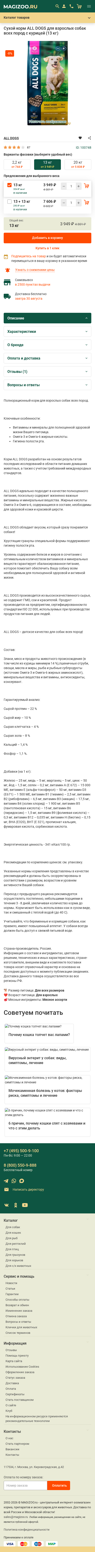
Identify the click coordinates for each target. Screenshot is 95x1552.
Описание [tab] (15, 318)
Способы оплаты (17, 1299)
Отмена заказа (16, 1316)
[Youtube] (25, 1205)
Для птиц (12, 1249)
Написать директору (28, 1189)
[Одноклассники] (15, 1205)
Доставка (12, 1383)
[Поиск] (57, 6)
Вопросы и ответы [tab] (23, 385)
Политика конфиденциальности (27, 1529)
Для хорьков (14, 1260)
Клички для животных (21, 1327)
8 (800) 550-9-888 (20, 1165)
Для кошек (13, 1232)
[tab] (17, 164)
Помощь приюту (17, 1355)
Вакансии (12, 1449)
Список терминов (18, 1332)
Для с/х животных (18, 1266)
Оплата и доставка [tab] (23, 358)
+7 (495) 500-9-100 (21, 1150)
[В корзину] (86, 185)
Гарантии (12, 1294)
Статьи (10, 1288)
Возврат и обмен (17, 1305)
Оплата (11, 1388)
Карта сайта (14, 1361)
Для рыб (12, 1238)
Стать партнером (17, 1443)
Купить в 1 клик (47, 248)
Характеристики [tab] (21, 331)
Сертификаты (15, 1394)
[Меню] (89, 6)
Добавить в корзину (47, 238)
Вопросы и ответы (18, 1321)
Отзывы (11, 1350)
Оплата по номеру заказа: (23, 1477)
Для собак (13, 1227)
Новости (11, 1283)
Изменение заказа (19, 1310)
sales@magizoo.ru (16, 1517)
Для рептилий (16, 1243)
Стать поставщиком (20, 1399)
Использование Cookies (22, 1366)
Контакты (12, 1454)
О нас (9, 1438)
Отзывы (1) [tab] (17, 371)
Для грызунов (15, 1254)
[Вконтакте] (6, 1205)
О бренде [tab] (15, 345)
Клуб (9, 1411)
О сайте (11, 1405)
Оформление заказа (20, 1372)
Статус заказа (15, 1377)
